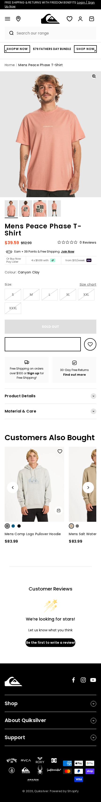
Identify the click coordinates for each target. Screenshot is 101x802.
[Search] (9, 33)
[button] (7, 18)
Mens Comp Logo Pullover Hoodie (33, 534)
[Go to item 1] (11, 209)
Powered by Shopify (64, 791)
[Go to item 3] (40, 209)
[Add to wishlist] (90, 344)
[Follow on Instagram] (83, 680)
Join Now (67, 251)
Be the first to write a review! (50, 642)
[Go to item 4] (54, 209)
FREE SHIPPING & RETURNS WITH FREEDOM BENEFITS (50, 4)
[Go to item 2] (25, 209)
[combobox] (55, 33)
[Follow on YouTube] (93, 680)
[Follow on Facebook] (73, 680)
